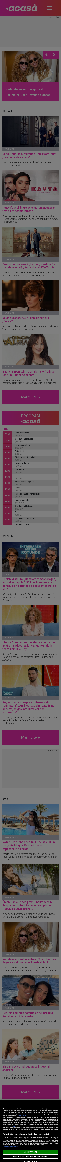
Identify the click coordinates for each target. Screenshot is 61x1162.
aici (14, 1126)
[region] (30, 1131)
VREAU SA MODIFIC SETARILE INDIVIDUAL (30, 1156)
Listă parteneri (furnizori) (10, 1146)
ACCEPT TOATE (30, 1152)
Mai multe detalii (21, 1115)
